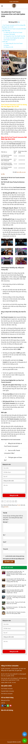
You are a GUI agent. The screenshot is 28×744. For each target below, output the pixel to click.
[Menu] (2, 6)
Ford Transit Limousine (7, 688)
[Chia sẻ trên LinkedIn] (16, 501)
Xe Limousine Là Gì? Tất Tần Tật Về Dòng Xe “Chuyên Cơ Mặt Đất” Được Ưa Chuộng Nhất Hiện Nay (16, 580)
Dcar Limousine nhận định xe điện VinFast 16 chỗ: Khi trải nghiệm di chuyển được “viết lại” (14, 591)
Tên (4, 535)
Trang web (5, 549)
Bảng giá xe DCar (5, 700)
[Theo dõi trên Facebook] (2, 705)
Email (4, 542)
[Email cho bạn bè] (10, 501)
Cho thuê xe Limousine (6, 693)
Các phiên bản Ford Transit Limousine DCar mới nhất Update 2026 (15, 612)
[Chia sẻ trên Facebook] (5, 501)
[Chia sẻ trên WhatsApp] (2, 501)
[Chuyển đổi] (5, 443)
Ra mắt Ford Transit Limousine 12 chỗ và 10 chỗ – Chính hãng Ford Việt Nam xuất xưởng (16, 597)
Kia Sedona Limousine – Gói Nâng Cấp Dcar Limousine (16, 607)
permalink (6, 506)
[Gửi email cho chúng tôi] (5, 705)
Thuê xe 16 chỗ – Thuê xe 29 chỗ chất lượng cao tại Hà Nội (15, 603)
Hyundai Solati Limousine (7, 691)
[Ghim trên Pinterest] (13, 501)
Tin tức (18, 505)
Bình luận (5, 522)
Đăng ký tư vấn (8, 47)
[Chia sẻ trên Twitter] (7, 501)
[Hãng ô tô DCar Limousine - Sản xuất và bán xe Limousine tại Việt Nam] (14, 6)
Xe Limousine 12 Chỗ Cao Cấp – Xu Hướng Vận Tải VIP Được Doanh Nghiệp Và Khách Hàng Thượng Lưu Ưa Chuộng (16, 573)
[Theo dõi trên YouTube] (10, 705)
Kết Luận (4, 41)
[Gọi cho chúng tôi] (8, 705)
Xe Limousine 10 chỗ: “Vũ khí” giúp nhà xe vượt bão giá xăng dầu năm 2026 (16, 585)
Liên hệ (3, 703)
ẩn (18, 22)
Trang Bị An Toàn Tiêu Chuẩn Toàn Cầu (14, 36)
